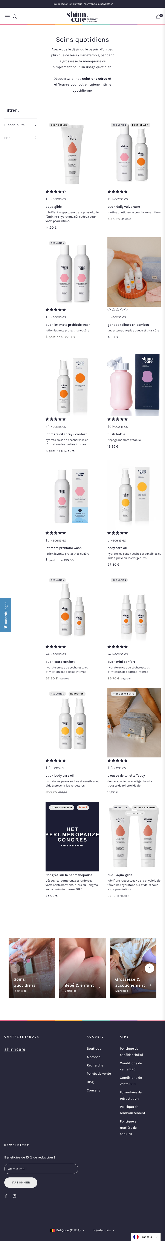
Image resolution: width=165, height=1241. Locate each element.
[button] (20, 125)
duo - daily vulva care (123, 207)
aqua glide (54, 207)
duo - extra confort (60, 662)
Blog (90, 1082)
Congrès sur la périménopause (69, 875)
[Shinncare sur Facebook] (6, 1196)
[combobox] (146, 1237)
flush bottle (116, 434)
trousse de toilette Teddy (126, 775)
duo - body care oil (60, 775)
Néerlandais (102, 1230)
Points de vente (99, 1073)
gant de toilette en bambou (128, 325)
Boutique (94, 1048)
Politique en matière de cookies (129, 1127)
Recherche (95, 1065)
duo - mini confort (121, 662)
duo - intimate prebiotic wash (68, 325)
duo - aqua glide (119, 875)
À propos (93, 1057)
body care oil (117, 548)
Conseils (93, 1090)
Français (146, 1236)
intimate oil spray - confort (66, 434)
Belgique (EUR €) (68, 1230)
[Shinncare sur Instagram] (14, 1196)
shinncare (14, 1049)
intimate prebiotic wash (64, 548)
